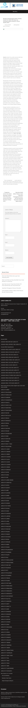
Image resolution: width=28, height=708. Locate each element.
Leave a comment (6, 26)
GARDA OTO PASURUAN (6, 567)
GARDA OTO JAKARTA (5, 487)
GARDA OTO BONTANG (5, 438)
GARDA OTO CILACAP (5, 459)
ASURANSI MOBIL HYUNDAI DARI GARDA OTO (10, 359)
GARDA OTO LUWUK (5, 521)
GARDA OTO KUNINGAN (6, 513)
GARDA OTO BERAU (5, 423)
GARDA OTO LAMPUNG (5, 516)
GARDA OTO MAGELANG (6, 526)
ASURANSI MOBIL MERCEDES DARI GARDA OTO (10, 372)
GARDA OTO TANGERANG (6, 645)
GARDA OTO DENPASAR (6, 469)
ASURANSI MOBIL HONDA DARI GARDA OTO (10, 357)
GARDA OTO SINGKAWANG (6, 627)
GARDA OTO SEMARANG (6, 611)
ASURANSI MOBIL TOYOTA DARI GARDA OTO (10, 383)
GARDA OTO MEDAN (5, 539)
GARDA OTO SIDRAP (5, 624)
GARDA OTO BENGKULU (6, 420)
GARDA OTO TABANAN (5, 642)
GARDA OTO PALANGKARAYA (7, 549)
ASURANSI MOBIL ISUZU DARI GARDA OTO (10, 362)
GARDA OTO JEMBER (5, 495)
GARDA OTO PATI (4, 570)
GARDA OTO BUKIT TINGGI (6, 444)
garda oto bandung (14, 184)
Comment (7, 218)
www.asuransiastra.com (6, 312)
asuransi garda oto (18, 180)
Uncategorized (9, 180)
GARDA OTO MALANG (5, 531)
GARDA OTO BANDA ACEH (6, 394)
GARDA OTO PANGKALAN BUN (7, 560)
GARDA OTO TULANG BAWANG (7, 668)
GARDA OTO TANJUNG (5, 647)
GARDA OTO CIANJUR (5, 449)
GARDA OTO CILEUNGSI (6, 464)
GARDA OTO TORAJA (5, 663)
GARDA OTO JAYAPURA (5, 493)
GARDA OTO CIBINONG (5, 451)
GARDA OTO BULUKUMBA (6, 446)
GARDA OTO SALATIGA (5, 598)
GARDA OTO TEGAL (5, 658)
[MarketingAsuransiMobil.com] (11, 5)
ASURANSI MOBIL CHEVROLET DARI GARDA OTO (11, 344)
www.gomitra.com (4, 314)
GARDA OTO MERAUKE (5, 542)
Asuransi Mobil (4, 339)
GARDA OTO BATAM (5, 413)
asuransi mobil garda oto (13, 181)
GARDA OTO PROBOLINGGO (6, 585)
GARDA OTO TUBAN (5, 665)
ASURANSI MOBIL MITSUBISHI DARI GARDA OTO (11, 375)
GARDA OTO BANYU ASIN (6, 405)
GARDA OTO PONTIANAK (6, 583)
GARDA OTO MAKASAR (5, 529)
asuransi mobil (6, 181)
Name (6, 234)
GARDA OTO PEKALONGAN (6, 573)
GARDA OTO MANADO (5, 534)
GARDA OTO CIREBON (5, 467)
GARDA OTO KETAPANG (6, 505)
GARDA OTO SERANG (5, 616)
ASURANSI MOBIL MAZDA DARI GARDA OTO (10, 370)
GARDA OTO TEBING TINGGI (7, 655)
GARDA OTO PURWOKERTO (6, 593)
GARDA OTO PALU (4, 557)
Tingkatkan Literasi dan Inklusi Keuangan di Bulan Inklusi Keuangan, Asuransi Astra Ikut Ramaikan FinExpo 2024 (7, 197)
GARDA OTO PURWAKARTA (6, 591)
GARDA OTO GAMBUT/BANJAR (7, 480)
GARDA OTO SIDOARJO (5, 622)
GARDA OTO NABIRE (5, 544)
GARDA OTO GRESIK (5, 485)
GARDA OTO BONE (4, 436)
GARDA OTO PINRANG (5, 578)
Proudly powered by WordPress (6, 706)
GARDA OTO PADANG (5, 547)
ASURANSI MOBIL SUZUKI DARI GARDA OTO (10, 380)
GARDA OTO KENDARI (5, 503)
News (5, 180)
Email (6, 242)
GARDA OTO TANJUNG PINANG (7, 650)
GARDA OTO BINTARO (5, 428)
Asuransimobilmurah (16, 182)
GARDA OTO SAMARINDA (6, 601)
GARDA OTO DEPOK (5, 472)
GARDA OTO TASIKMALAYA (6, 652)
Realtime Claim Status (6, 678)
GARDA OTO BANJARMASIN (6, 400)
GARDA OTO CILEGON (5, 462)
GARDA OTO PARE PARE (6, 565)
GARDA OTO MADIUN (5, 523)
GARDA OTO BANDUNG (5, 397)
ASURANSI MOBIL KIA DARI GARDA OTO (9, 365)
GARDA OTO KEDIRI (5, 500)
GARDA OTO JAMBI (5, 490)
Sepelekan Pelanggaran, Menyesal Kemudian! (11, 288)
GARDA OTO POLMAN (5, 580)
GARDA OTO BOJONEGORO (6, 433)
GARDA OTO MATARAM (5, 536)
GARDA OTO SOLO (4, 629)
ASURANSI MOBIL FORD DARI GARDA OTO (9, 354)
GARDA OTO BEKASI (5, 418)
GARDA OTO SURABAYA (6, 637)
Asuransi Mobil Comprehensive (7, 347)
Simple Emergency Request (7, 680)
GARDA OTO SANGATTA (6, 606)
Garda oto (8, 184)
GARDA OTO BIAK (4, 425)
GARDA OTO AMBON (5, 389)
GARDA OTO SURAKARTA (6, 640)
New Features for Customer (7, 673)
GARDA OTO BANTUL (5, 402)
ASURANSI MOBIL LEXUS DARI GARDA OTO (10, 367)
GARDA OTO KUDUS (5, 511)
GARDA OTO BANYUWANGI (6, 410)
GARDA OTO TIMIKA (5, 660)
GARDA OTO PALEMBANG (6, 552)
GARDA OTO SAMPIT (5, 603)
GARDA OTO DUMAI (5, 474)
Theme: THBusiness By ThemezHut (19, 706)
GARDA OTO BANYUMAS (6, 407)
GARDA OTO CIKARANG (6, 456)
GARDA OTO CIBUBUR (5, 454)
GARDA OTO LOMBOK (5, 518)
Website (6, 250)
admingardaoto (16, 24)
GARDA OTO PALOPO (5, 554)
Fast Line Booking (5, 675)
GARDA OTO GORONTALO (6, 482)
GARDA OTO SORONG (5, 632)
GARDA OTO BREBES (5, 441)
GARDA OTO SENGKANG (6, 614)
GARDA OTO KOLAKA (5, 508)
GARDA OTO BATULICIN (6, 415)
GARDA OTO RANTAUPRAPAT (7, 596)
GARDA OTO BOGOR (5, 431)
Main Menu (15, 11)
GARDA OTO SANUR (5, 609)
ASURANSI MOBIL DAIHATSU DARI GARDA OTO (10, 349)
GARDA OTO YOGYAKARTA (6, 671)
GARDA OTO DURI (4, 477)
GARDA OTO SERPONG (5, 619)
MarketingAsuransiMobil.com (13, 704)
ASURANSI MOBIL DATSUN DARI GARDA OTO (10, 352)
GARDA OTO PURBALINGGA (6, 588)
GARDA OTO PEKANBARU (6, 575)
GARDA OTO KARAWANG (6, 498)
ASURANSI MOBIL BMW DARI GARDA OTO (9, 341)
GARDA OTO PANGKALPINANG (7, 562)
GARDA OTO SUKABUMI (6, 634)
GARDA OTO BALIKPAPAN (6, 392)
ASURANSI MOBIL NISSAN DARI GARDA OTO (10, 378)
